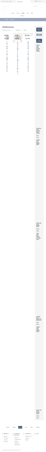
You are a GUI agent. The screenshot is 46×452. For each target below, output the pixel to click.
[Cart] (30, 1)
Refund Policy (17, 444)
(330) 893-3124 (28, 436)
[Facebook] (3, 6)
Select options (18, 76)
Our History (6, 438)
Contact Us (6, 441)
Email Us (27, 439)
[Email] (3, 9)
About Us (5, 436)
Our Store (5, 439)
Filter (39, 34)
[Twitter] (9, 6)
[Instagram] (6, 6)
